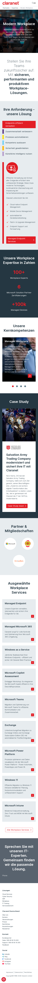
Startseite (6, 8)
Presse (4, 922)
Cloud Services (7, 894)
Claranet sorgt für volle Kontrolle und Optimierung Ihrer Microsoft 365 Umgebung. (18, 631)
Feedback (5, 945)
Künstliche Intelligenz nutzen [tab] (18, 154)
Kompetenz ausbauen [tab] (15, 142)
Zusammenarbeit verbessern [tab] (18, 131)
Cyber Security (7, 896)
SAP (3, 899)
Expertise (15, 8)
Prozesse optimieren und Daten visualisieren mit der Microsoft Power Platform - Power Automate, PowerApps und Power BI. (18, 758)
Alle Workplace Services (18, 830)
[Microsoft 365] (17, 386)
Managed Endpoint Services (16, 240)
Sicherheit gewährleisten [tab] (16, 148)
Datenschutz (19, 972)
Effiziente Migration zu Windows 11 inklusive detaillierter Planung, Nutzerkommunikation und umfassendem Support (18, 786)
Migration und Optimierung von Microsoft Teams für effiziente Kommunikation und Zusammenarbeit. (17, 705)
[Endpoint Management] (21, 386)
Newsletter (6, 929)
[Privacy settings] (3, 979)
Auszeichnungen (7, 926)
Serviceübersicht (7, 905)
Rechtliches (6, 924)
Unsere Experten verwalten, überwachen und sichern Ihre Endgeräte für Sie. (16, 608)
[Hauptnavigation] (35, 3)
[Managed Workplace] (13, 386)
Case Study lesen (16, 506)
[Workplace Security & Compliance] (25, 386)
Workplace (5, 901)
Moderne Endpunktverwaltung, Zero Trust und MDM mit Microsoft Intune (18, 810)
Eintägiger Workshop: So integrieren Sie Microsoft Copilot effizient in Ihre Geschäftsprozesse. (19, 679)
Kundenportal (6, 938)
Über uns (5, 915)
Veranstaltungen (7, 919)
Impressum (9, 972)
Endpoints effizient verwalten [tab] (14, 124)
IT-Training (5, 903)
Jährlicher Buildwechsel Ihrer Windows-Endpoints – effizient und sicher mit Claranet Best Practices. (18, 654)
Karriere (5, 917)
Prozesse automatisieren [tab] (16, 137)
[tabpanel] (19, 203)
